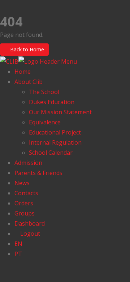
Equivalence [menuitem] (45, 122)
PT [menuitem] (18, 254)
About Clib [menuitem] (28, 82)
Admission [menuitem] (28, 163)
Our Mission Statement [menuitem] (60, 112)
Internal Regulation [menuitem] (55, 142)
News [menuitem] (22, 183)
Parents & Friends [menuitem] (38, 173)
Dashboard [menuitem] (29, 223)
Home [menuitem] (22, 72)
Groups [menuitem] (24, 213)
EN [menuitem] (18, 244)
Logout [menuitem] (29, 234)
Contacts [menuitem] (26, 193)
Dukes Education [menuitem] (51, 102)
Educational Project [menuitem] (55, 132)
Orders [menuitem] (23, 203)
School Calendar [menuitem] (51, 153)
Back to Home (26, 49)
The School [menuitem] (44, 92)
